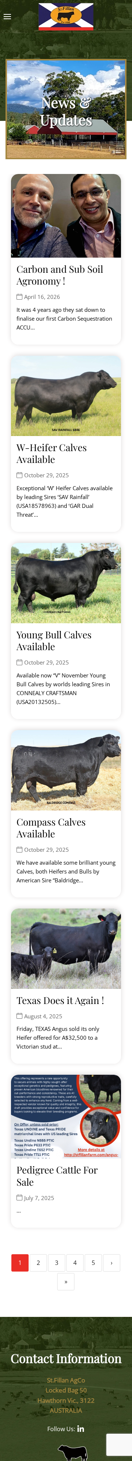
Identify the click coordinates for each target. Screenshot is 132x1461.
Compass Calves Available (51, 827)
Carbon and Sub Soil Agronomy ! (59, 274)
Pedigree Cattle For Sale (57, 1175)
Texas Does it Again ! (60, 1000)
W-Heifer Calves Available (51, 453)
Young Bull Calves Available (54, 640)
